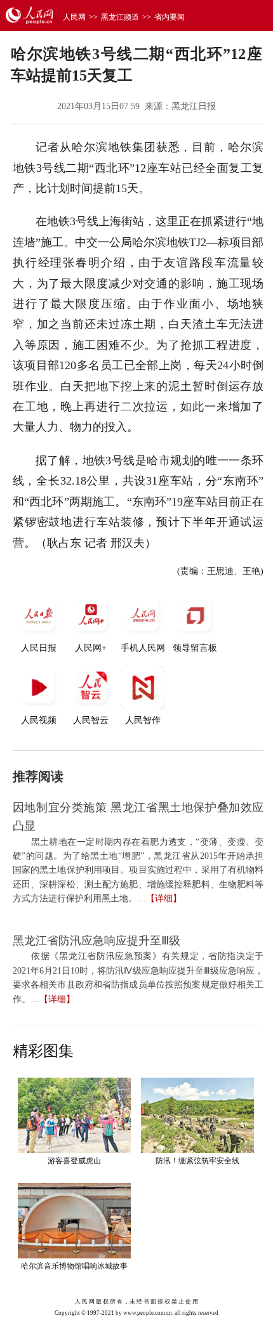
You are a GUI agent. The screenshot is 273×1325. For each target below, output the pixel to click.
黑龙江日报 (193, 106)
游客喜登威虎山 (74, 1160)
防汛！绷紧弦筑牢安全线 (197, 1160)
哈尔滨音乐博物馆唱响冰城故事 (74, 1266)
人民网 (74, 17)
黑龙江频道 (120, 17)
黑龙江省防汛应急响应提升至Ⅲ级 (96, 940)
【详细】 (164, 898)
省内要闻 (169, 17)
